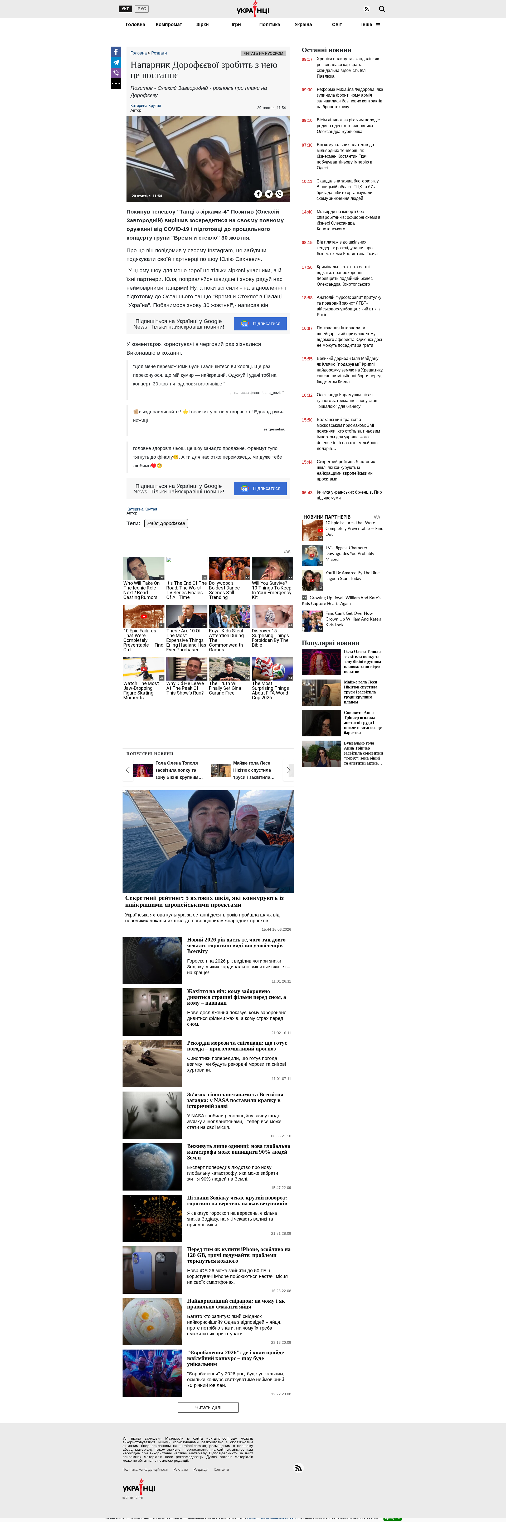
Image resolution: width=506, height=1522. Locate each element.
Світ (337, 24)
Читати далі (208, 1407)
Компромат (169, 24)
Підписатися (266, 323)
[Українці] (253, 9)
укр (125, 9)
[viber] (116, 73)
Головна (135, 24)
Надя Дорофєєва (166, 523)
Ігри (236, 24)
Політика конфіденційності (145, 1469)
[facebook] (116, 52)
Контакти (221, 1469)
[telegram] (116, 62)
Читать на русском (263, 53)
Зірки (202, 24)
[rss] (366, 9)
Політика (269, 24)
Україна (303, 24)
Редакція (200, 1469)
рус (142, 9)
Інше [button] (367, 24)
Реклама (180, 1469)
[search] (382, 9)
